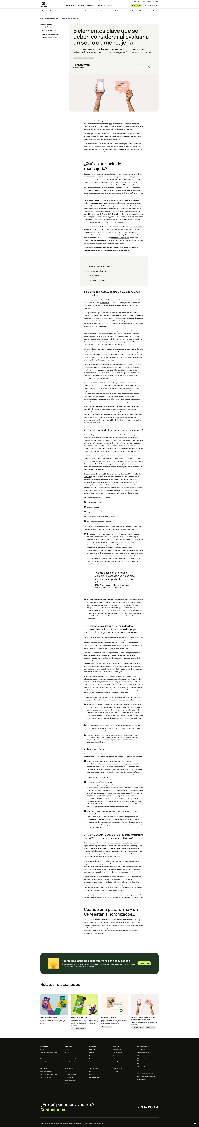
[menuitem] (155, 1)
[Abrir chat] (195, 1123)
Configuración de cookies (75, 1123)
